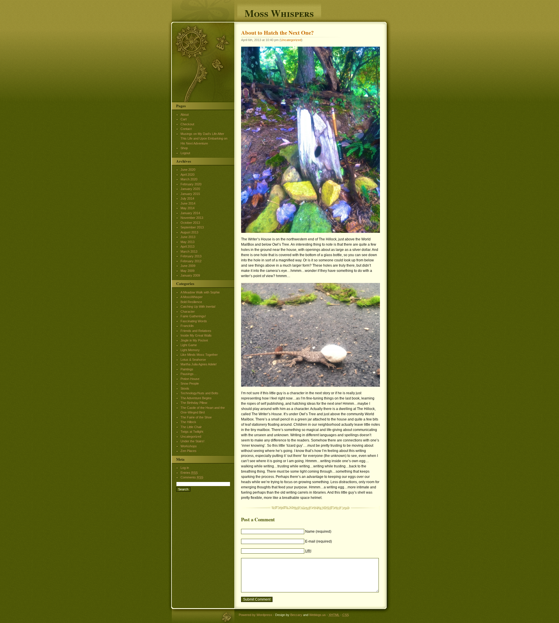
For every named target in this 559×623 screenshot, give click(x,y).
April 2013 (187, 246)
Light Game (189, 345)
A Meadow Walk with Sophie (200, 292)
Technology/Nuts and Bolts (199, 393)
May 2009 (187, 270)
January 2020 (190, 189)
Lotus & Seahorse (193, 359)
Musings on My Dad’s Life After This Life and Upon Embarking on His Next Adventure (204, 138)
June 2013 (188, 237)
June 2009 (188, 265)
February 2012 (191, 261)
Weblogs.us (317, 615)
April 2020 (187, 174)
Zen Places (189, 451)
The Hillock (188, 422)
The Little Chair (191, 427)
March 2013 (189, 251)
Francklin (187, 326)
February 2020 (191, 184)
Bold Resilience (191, 302)
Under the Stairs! (192, 441)
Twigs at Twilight (192, 431)
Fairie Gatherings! (193, 316)
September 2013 (192, 227)
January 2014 (190, 213)
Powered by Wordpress (255, 615)
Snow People (190, 383)
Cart (184, 119)
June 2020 (188, 169)
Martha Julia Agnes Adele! (199, 364)
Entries (189, 472)
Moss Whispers (279, 12)
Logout (185, 153)
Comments (192, 477)
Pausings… (189, 374)
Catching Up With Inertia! (198, 306)
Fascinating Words (194, 321)
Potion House (190, 379)
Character (188, 311)
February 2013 (191, 256)
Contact (186, 129)
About (185, 114)
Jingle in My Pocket (194, 340)
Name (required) (318, 531)
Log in (185, 467)
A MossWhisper (192, 297)
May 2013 (187, 242)
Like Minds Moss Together (199, 354)
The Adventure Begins (196, 398)
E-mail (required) (318, 541)
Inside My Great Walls (196, 335)
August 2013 (189, 232)
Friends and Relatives (196, 330)
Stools (185, 388)
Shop (184, 148)
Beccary (296, 615)
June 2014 (188, 203)
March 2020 (189, 179)
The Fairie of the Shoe (196, 417)
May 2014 (187, 208)
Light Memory (190, 350)
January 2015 (190, 194)
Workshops (189, 446)
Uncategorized (291, 40)
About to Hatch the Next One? (277, 33)
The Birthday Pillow (194, 402)
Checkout (187, 124)
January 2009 (190, 275)
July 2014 (187, 198)
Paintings (187, 369)
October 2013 (190, 222)
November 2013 (192, 217)
